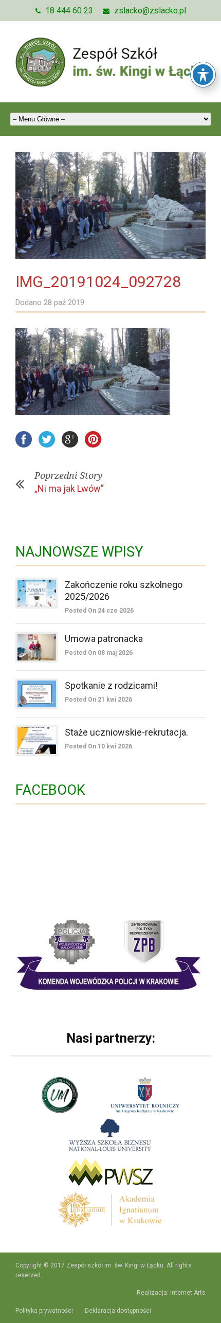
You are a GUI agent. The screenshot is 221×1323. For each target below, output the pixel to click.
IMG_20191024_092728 (98, 282)
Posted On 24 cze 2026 (99, 610)
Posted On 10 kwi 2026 (98, 746)
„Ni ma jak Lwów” (69, 488)
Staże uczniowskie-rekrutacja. (126, 732)
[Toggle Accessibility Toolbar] (203, 74)
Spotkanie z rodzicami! (111, 685)
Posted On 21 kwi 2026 (98, 699)
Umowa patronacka (104, 638)
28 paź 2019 (64, 302)
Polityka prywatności (44, 1310)
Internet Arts (188, 1292)
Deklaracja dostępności (118, 1310)
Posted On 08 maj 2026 (99, 652)
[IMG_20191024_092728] (110, 205)
